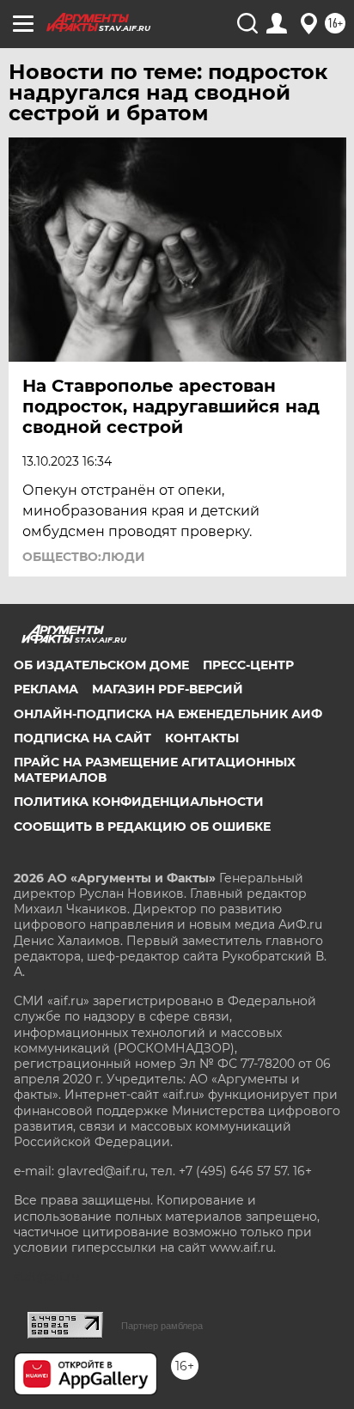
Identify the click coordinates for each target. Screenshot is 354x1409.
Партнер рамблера (162, 1326)
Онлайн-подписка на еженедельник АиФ (168, 714)
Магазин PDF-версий (167, 689)
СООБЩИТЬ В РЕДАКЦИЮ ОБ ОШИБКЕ (142, 826)
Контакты (202, 738)
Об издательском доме (101, 665)
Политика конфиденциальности (139, 801)
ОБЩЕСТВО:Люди (83, 557)
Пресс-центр (248, 665)
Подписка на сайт (82, 738)
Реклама (46, 689)
